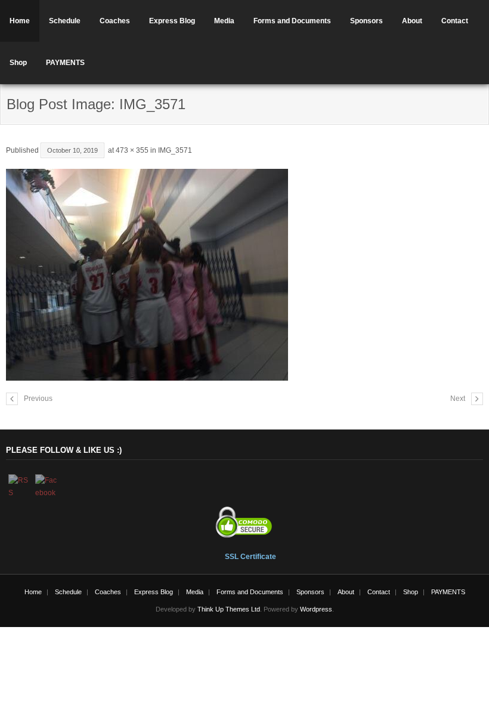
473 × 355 (132, 150)
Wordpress (316, 609)
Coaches (115, 21)
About (412, 21)
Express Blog (172, 21)
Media (224, 21)
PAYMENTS (65, 62)
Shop (18, 62)
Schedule (65, 21)
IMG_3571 (175, 150)
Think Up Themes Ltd (228, 609)
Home (20, 21)
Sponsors (366, 21)
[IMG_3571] (244, 275)
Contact (454, 21)
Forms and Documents (292, 21)
